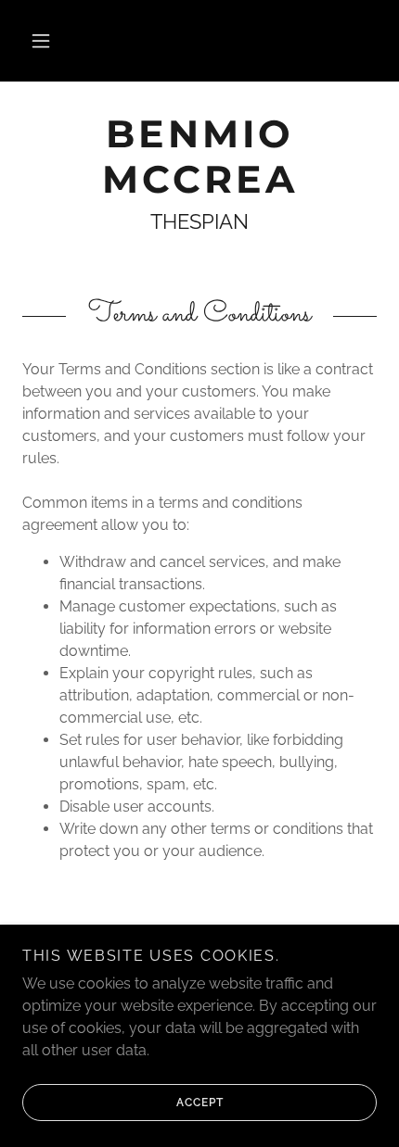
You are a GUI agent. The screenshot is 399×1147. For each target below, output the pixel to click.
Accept (200, 1102)
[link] (199, 156)
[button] (40, 40)
